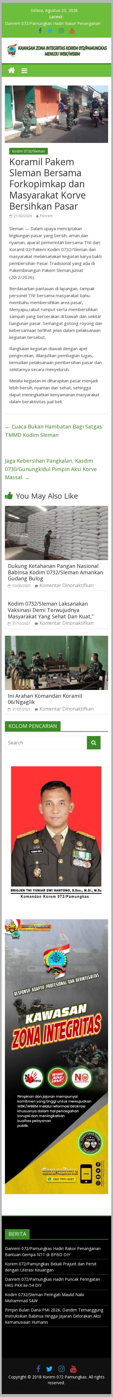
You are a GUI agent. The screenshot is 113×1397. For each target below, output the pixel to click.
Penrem (46, 215)
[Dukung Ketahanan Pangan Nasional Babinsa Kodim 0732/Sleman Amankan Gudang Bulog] (56, 509)
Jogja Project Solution (79, 1388)
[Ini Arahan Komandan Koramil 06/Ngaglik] (56, 639)
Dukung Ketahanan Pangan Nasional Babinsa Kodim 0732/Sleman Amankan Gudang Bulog (55, 572)
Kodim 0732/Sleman (28, 151)
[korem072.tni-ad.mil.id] (11, 70)
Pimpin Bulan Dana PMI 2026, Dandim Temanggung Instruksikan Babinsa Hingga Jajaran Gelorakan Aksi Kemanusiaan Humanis (54, 1316)
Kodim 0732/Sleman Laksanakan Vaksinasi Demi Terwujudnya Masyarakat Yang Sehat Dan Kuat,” (51, 610)
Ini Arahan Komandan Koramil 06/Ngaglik (45, 699)
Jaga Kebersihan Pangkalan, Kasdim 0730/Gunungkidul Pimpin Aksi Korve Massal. (51, 469)
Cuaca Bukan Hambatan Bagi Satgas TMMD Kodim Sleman (53, 430)
